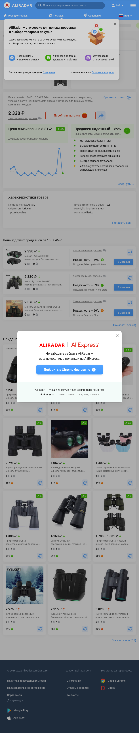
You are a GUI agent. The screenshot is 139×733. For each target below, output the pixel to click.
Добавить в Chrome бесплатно (67, 369)
